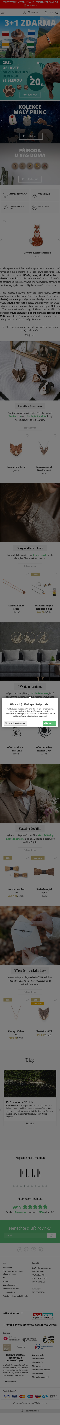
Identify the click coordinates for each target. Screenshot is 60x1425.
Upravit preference (16, 723)
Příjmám (48, 723)
